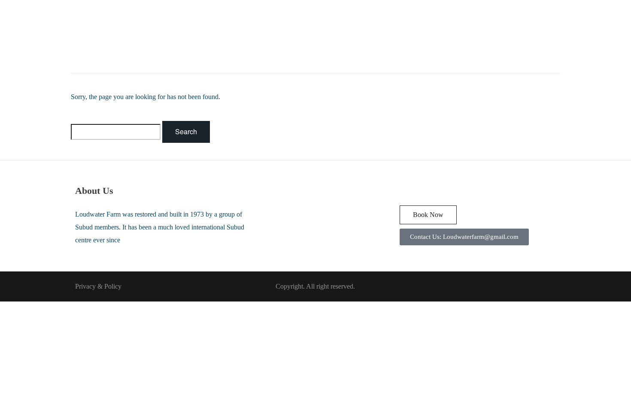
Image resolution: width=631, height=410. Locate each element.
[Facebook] (404, 190)
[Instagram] (425, 190)
